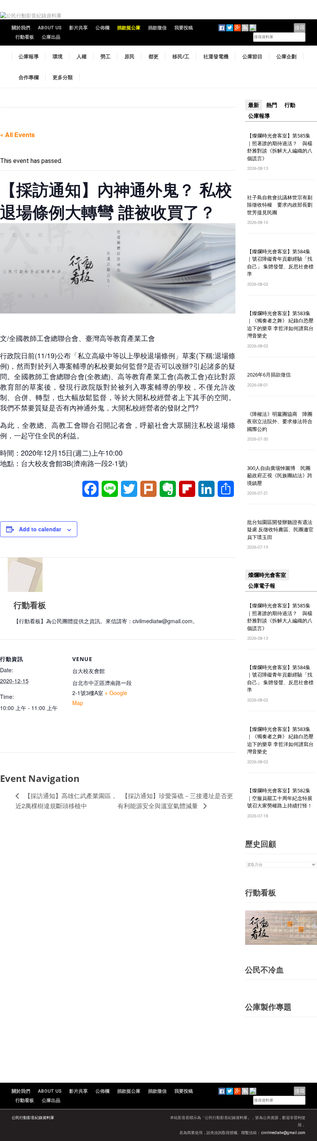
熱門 (271, 105)
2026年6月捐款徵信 (269, 374)
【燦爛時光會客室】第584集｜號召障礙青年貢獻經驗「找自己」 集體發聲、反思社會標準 (280, 263)
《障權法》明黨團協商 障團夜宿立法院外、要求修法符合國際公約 (279, 421)
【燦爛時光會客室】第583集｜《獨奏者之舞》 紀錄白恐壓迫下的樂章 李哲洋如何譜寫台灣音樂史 (280, 324)
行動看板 (24, 37)
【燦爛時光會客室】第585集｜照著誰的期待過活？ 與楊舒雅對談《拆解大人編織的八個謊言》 (279, 147)
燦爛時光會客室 (267, 575)
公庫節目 (252, 56)
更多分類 (63, 77)
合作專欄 (29, 77)
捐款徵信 (157, 28)
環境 (58, 56)
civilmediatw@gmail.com (283, 1133)
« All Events (17, 134)
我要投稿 (183, 28)
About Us (49, 28)
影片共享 (78, 28)
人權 (82, 56)
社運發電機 (215, 56)
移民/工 (180, 56)
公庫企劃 (286, 56)
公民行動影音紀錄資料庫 (33, 1118)
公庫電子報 (261, 586)
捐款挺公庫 (128, 28)
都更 (153, 56)
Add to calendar (40, 529)
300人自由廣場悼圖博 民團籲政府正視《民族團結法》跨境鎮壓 (279, 476)
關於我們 (21, 28)
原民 (129, 56)
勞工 (106, 56)
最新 (253, 105)
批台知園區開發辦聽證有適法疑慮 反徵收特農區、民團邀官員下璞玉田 (280, 530)
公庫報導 (29, 56)
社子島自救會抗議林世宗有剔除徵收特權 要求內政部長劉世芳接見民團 (279, 205)
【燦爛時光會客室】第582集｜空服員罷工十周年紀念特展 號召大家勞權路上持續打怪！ (279, 798)
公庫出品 (51, 37)
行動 (290, 105)
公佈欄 (102, 28)
